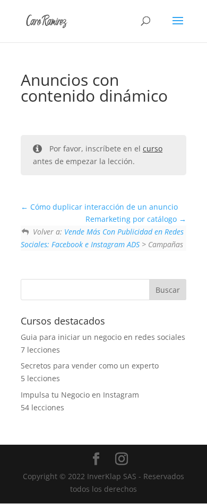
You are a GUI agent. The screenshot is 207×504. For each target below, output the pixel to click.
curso (152, 148)
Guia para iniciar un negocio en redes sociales (103, 337)
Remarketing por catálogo (132, 219)
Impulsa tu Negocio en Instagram (80, 395)
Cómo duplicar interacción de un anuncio (103, 207)
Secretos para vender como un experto (90, 366)
